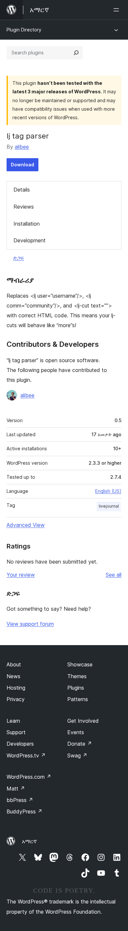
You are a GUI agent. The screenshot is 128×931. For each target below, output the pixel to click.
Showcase (80, 664)
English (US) (108, 491)
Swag (77, 755)
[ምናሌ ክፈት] (117, 10)
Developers (20, 743)
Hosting (16, 687)
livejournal (109, 506)
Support (16, 732)
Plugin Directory (24, 29)
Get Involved (83, 720)
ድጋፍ (18, 257)
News (13, 676)
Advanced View (26, 525)
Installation (26, 223)
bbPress (20, 800)
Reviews (23, 206)
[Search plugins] (76, 52)
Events (75, 732)
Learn (13, 720)
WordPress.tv (26, 755)
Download (22, 164)
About (14, 664)
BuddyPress (24, 811)
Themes (77, 676)
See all (113, 574)
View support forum (30, 624)
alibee (22, 146)
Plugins (75, 687)
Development (29, 240)
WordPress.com (29, 776)
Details (21, 189)
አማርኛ (29, 841)
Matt (16, 788)
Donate (79, 743)
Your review (21, 574)
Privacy (16, 699)
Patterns (77, 699)
